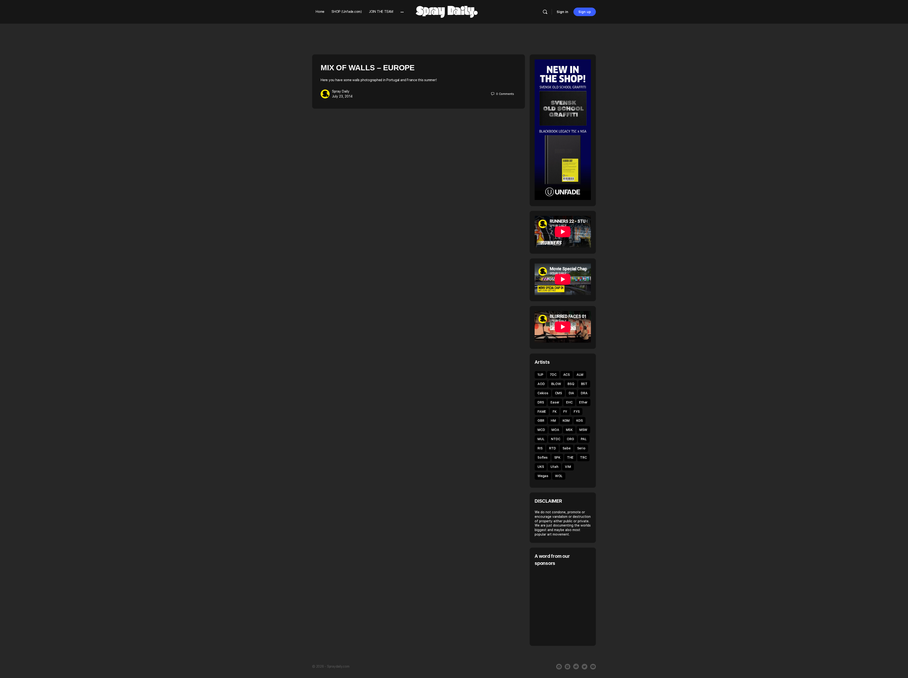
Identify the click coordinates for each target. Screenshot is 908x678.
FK (555, 411)
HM (553, 420)
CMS (558, 393)
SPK (557, 457)
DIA (571, 393)
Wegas (542, 476)
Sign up (584, 12)
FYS (577, 411)
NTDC (555, 439)
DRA (584, 393)
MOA (555, 430)
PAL (584, 439)
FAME (541, 411)
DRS (540, 402)
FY (565, 411)
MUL (540, 439)
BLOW (556, 384)
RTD (552, 448)
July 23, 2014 (342, 96)
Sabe (567, 448)
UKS (540, 467)
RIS (539, 448)
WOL (559, 476)
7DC (553, 375)
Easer (554, 402)
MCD (541, 430)
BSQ (571, 384)
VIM (568, 467)
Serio (581, 448)
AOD (541, 384)
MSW (583, 430)
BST (584, 384)
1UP (540, 375)
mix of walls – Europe (368, 67)
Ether (583, 402)
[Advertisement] (574, 605)
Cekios (542, 393)
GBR (540, 420)
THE (570, 457)
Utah (554, 467)
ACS (566, 375)
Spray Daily (340, 91)
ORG (570, 439)
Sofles (542, 457)
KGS (579, 420)
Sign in (562, 12)
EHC (569, 402)
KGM (566, 420)
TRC (583, 457)
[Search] (545, 12)
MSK (569, 430)
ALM (579, 375)
